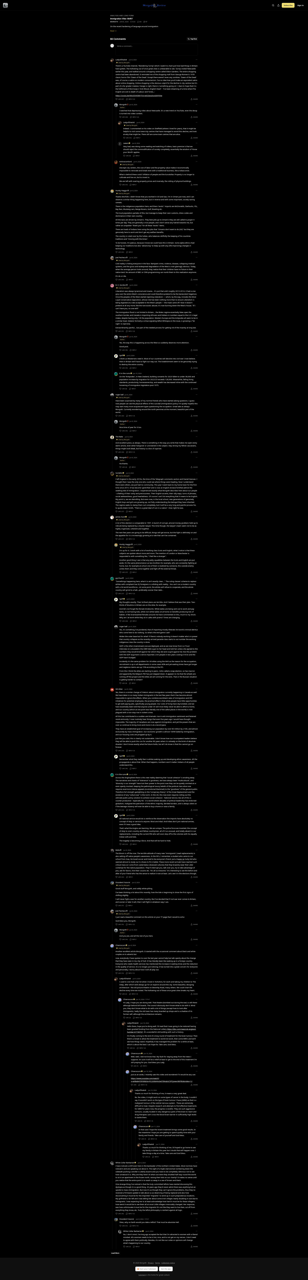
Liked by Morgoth (124, 62)
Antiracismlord (125, 161)
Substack (142, 1275)
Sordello (119, 473)
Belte (118, 850)
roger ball (120, 394)
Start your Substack (147, 1269)
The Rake (119, 436)
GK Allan (119, 689)
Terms (157, 1263)
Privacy (151, 1263)
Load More (115, 1253)
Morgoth (114, 22)
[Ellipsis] (197, 60)
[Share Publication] (278, 5)
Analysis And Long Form (122, 16)
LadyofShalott (121, 59)
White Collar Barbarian (125, 1162)
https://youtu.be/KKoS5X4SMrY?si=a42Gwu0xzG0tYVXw (139, 95)
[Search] (273, 5)
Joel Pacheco (121, 257)
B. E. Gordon (121, 285)
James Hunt (120, 517)
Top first (193, 39)
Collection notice (168, 1263)
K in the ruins (124, 373)
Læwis (125, 143)
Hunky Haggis (121, 190)
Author (122, 107)
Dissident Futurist (123, 882)
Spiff (121, 355)
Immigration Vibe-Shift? (121, 18)
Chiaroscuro (120, 945)
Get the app (166, 1269)
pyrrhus (119, 578)
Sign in (300, 5)
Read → (113, 31)
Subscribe (288, 5)
